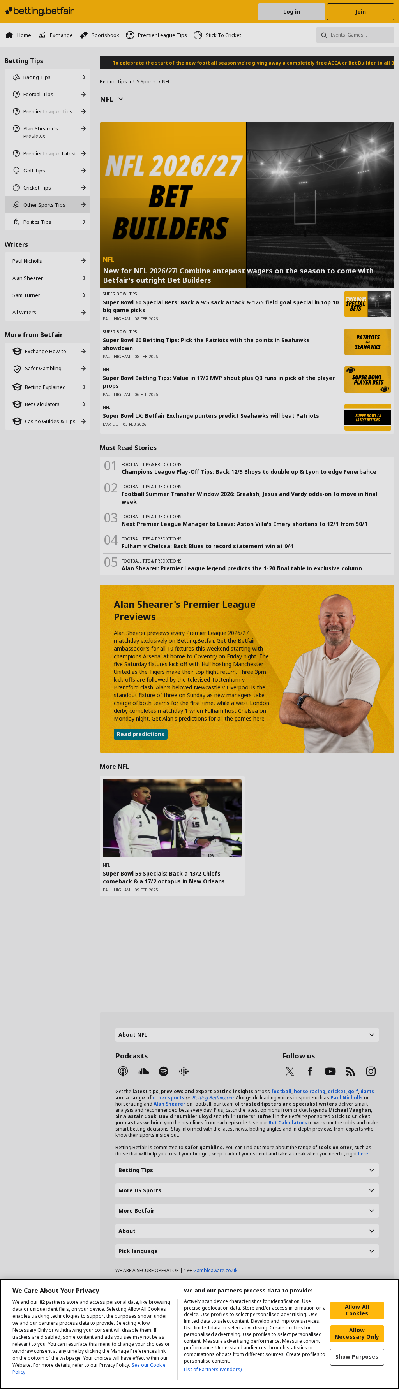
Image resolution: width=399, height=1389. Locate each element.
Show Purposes (357, 1356)
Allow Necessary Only (357, 1333)
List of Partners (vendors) (213, 1369)
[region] (199, 1334)
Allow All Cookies (357, 1310)
